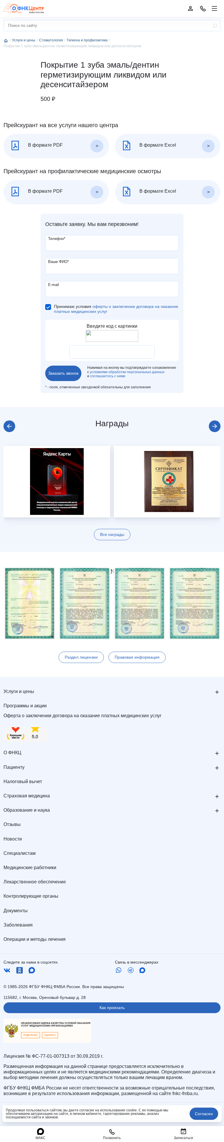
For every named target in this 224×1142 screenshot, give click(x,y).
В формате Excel (157, 145)
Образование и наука (27, 810)
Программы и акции (25, 705)
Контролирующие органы (31, 896)
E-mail (53, 285)
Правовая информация (137, 657)
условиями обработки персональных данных (127, 372)
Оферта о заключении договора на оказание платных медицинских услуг (83, 715)
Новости (13, 838)
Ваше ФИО (58, 261)
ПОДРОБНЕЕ (30, 1035)
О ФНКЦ (12, 752)
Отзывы (12, 824)
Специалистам (20, 853)
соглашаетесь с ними (107, 376)
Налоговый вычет (23, 781)
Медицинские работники (30, 867)
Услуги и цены (19, 691)
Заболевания (18, 924)
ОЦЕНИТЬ (50, 1035)
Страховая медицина (27, 795)
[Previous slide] (9, 426)
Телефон (56, 238)
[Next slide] (214, 426)
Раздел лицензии (81, 657)
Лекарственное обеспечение (35, 881)
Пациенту (14, 767)
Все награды (112, 534)
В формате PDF (45, 145)
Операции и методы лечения (35, 939)
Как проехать (112, 1007)
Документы (16, 910)
